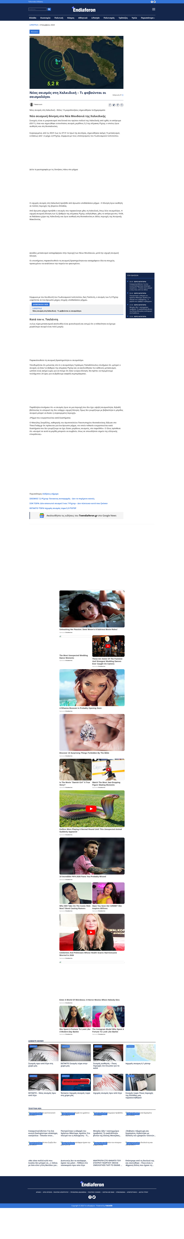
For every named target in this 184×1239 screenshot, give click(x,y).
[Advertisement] (76, 152)
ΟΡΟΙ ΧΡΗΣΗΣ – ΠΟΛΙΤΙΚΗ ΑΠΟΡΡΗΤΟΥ (55, 1192)
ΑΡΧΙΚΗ (38, 1192)
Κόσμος (70, 18)
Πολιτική (58, 18)
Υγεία (134, 18)
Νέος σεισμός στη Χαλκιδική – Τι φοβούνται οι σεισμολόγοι (57, 311)
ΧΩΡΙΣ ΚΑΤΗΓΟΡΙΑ (140, 282)
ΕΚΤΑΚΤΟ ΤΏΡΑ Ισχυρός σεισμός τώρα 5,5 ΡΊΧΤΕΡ (53, 508)
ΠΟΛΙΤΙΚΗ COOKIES (94, 1192)
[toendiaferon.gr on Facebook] (152, 2)
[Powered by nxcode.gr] (109, 1206)
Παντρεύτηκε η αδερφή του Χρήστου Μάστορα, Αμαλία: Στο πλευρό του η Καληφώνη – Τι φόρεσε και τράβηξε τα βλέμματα (141, 298)
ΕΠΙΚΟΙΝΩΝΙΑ (120, 1192)
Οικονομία (45, 18)
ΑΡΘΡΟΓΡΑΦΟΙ (132, 1192)
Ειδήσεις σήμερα (50, 493)
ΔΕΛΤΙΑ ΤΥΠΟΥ (143, 1192)
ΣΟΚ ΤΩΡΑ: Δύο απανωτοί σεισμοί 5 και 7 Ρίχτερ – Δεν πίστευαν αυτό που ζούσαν (69, 503)
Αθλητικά (82, 18)
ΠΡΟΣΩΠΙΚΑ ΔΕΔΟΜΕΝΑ (78, 1192)
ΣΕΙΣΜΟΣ (35, 32)
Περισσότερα (147, 18)
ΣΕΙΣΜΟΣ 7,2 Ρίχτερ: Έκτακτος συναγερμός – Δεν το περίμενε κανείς (62, 498)
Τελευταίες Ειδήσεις (35, 2)
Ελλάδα (32, 18)
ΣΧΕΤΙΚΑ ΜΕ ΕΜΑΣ (108, 1192)
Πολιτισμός (109, 18)
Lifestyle (95, 18)
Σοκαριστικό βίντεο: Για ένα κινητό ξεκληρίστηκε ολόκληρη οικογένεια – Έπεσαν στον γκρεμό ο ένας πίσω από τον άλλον (141, 287)
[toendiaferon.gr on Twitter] (155, 2)
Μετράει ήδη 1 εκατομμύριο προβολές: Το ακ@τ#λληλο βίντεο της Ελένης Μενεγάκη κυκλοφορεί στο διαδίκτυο (141, 310)
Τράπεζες (123, 18)
